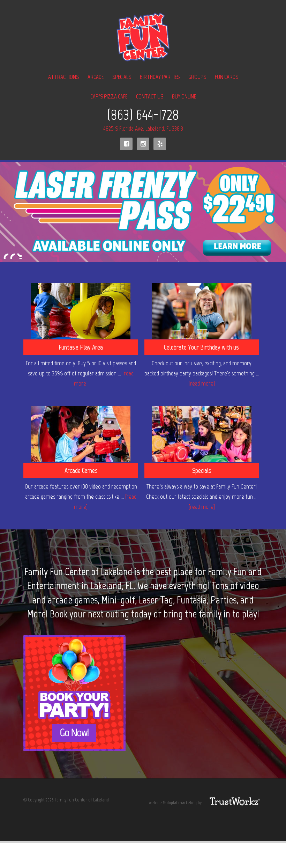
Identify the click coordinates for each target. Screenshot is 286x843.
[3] (19, 256)
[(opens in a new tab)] (201, 312)
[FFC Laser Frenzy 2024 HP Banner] (143, 212)
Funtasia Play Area (81, 347)
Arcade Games (81, 470)
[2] (12, 256)
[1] (5, 256)
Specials (201, 470)
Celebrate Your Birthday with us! (202, 347)
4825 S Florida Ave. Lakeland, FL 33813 (143, 128)
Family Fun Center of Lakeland (143, 37)
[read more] (202, 383)
